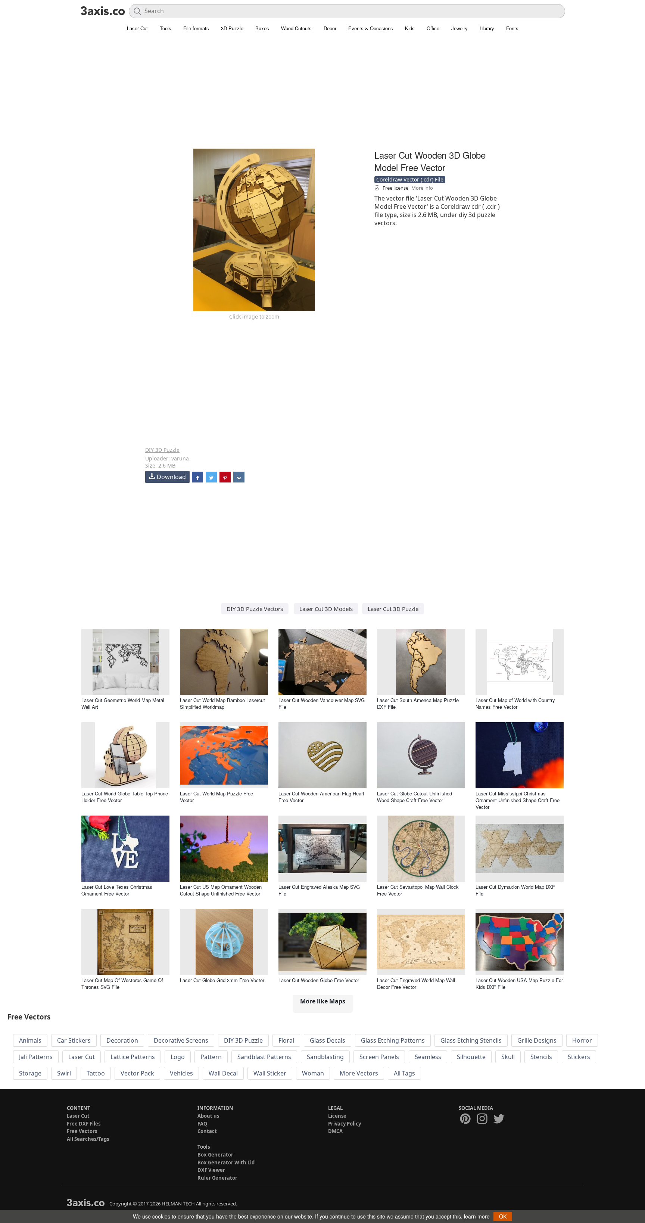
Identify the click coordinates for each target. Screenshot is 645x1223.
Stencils (541, 1057)
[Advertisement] (322, 95)
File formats (196, 28)
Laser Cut (137, 28)
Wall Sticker (269, 1073)
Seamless (428, 1057)
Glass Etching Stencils (471, 1040)
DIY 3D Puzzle (162, 449)
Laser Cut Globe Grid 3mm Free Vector (222, 980)
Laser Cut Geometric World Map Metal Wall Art (122, 703)
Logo (178, 1057)
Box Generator (215, 1154)
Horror (582, 1040)
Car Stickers (74, 1040)
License (337, 1115)
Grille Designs (537, 1040)
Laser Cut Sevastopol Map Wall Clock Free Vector (418, 890)
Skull (508, 1057)
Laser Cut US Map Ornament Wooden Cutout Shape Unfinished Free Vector (221, 890)
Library (487, 28)
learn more (477, 1216)
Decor (330, 28)
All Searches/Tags (88, 1139)
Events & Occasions (370, 28)
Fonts (512, 28)
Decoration (122, 1040)
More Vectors (359, 1073)
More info (422, 187)
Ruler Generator (217, 1177)
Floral (286, 1040)
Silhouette (471, 1057)
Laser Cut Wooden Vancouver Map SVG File (321, 703)
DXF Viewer (211, 1170)
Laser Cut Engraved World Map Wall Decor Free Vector (416, 983)
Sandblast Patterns (264, 1057)
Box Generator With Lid (226, 1162)
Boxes (262, 28)
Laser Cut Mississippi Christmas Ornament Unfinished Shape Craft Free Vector (518, 800)
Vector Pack (137, 1073)
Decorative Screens (181, 1040)
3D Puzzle (232, 28)
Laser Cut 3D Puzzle (393, 608)
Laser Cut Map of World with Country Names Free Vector (515, 703)
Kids (410, 28)
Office (433, 28)
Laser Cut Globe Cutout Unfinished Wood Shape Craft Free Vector (414, 797)
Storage (30, 1073)
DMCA (335, 1131)
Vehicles (181, 1073)
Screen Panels (379, 1057)
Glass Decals (327, 1040)
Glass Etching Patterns (393, 1040)
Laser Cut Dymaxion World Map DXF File (515, 890)
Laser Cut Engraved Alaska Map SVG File (319, 890)
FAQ (202, 1123)
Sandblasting (325, 1057)
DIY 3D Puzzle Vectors (255, 608)
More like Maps (322, 1001)
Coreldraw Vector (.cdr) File (409, 179)
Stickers (579, 1057)
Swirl (64, 1073)
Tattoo (96, 1073)
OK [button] (503, 1216)
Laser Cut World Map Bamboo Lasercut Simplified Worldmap (222, 703)
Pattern (211, 1057)
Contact (207, 1131)
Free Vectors (82, 1131)
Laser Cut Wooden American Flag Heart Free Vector (321, 797)
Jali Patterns (36, 1057)
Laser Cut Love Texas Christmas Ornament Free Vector (116, 890)
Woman (313, 1073)
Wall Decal (223, 1073)
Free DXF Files (83, 1123)
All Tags (404, 1073)
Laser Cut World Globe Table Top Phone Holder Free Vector (124, 797)
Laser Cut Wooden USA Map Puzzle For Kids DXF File (519, 983)
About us (208, 1115)
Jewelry (459, 28)
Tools (165, 28)
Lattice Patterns (132, 1057)
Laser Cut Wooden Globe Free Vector (318, 980)
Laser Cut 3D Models (326, 608)
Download (171, 477)
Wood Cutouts (296, 28)
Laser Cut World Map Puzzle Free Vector (216, 797)
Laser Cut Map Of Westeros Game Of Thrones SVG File (122, 983)
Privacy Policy (344, 1123)
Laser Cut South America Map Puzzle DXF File (418, 703)
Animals (30, 1040)
